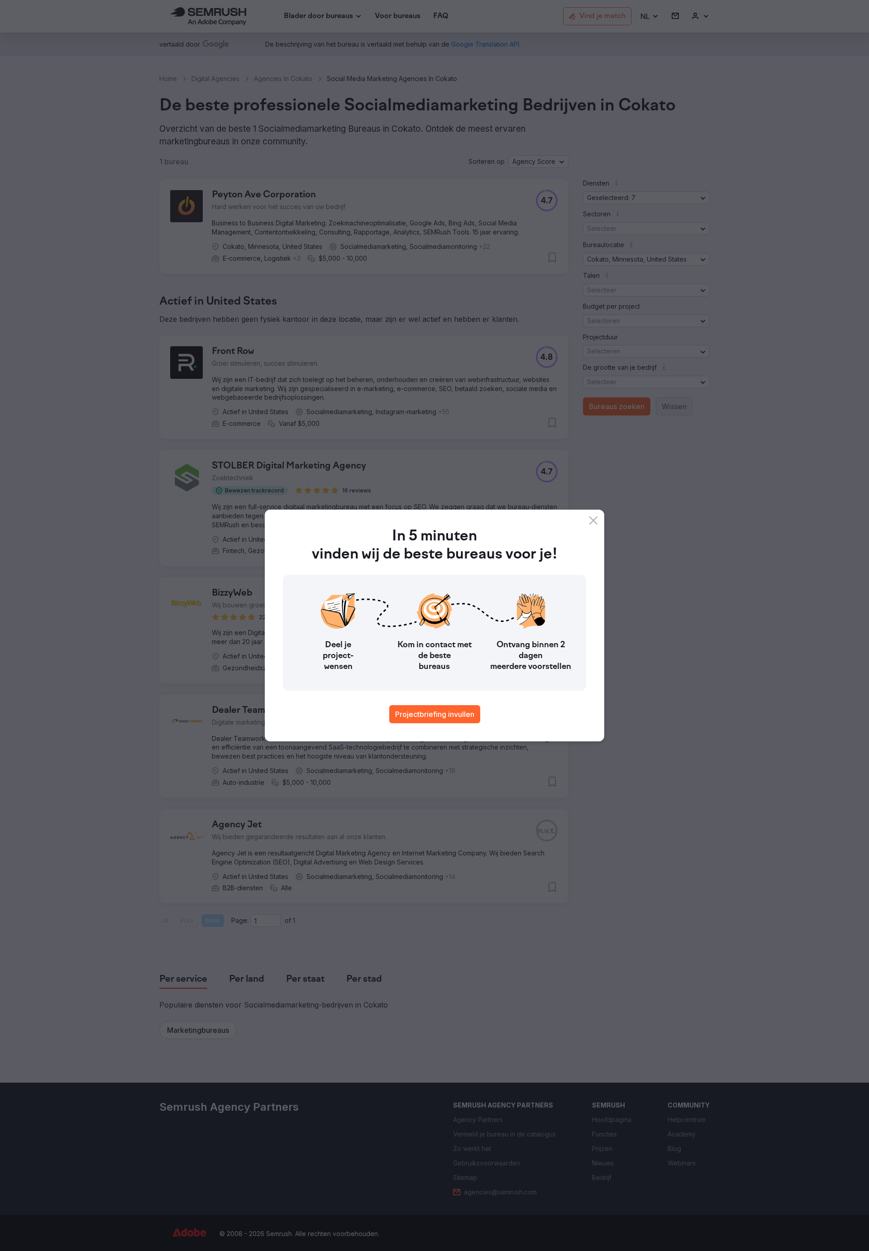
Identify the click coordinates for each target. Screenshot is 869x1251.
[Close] (593, 520)
